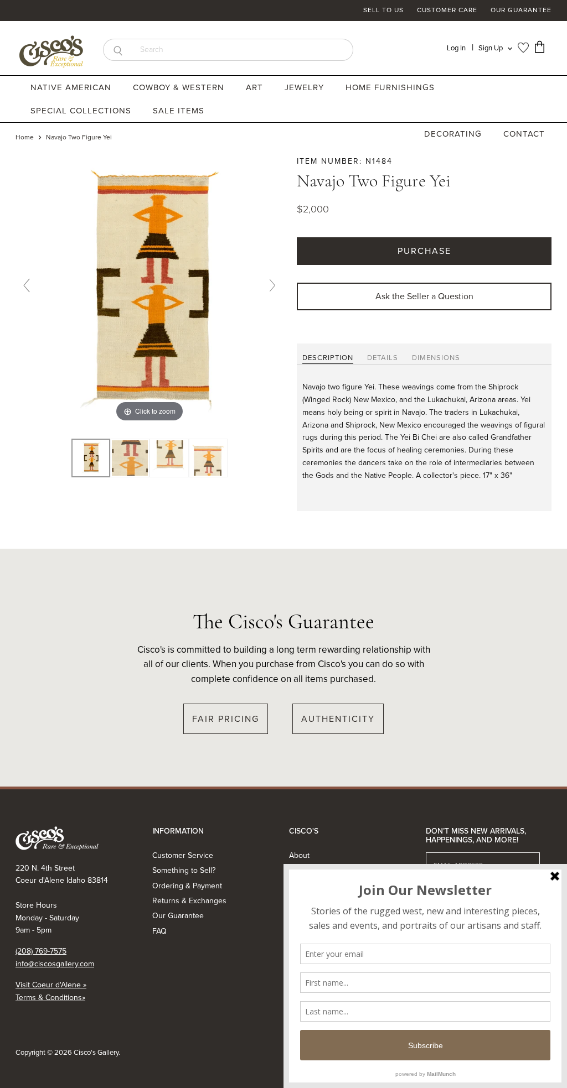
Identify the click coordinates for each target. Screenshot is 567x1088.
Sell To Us (383, 10)
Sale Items (178, 111)
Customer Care (447, 10)
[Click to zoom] (150, 289)
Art (256, 87)
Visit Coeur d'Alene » (51, 985)
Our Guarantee (521, 10)
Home (25, 138)
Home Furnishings (391, 87)
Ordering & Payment (187, 886)
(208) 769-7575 (41, 951)
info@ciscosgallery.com (55, 964)
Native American (72, 87)
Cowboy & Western (180, 87)
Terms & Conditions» (50, 997)
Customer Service (182, 855)
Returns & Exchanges (189, 901)
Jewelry (306, 87)
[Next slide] (272, 285)
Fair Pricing (225, 718)
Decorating (454, 134)
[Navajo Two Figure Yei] (130, 458)
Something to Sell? (183, 870)
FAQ (159, 931)
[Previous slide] (27, 285)
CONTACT (524, 134)
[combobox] (242, 50)
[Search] (117, 50)
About (299, 855)
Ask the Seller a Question (424, 296)
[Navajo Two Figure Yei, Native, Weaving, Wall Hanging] (91, 458)
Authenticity (338, 718)
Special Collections (82, 111)
